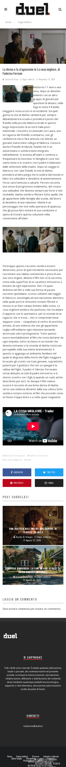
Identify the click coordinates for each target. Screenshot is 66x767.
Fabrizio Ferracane (14, 455)
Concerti (48, 761)
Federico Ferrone (38, 455)
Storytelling (31, 758)
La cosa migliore (13, 459)
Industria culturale (51, 756)
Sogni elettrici (28, 79)
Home (9, 756)
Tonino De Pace (11, 79)
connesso (24, 608)
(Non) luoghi (16, 758)
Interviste (41, 759)
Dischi (53, 759)
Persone (35, 756)
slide (28, 459)
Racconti (35, 761)
